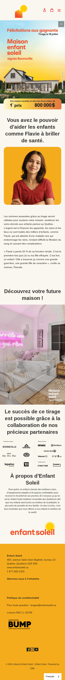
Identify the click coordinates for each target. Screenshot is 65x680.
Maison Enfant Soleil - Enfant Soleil (30, 664)
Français (50, 676)
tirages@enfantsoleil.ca (43, 605)
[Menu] (59, 10)
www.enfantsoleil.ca (17, 567)
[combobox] (53, 676)
